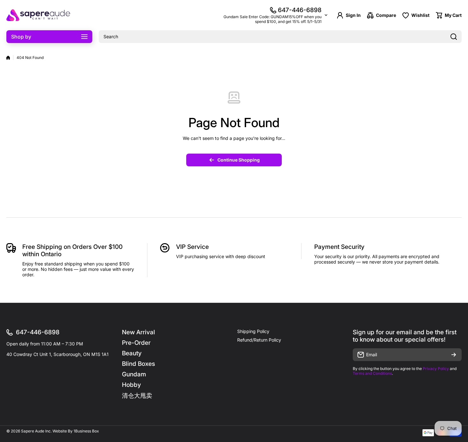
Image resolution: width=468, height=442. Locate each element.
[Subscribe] (454, 354)
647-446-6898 (300, 10)
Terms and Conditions (372, 373)
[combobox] (280, 36)
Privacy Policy (436, 368)
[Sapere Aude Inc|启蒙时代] (38, 15)
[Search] (454, 36)
